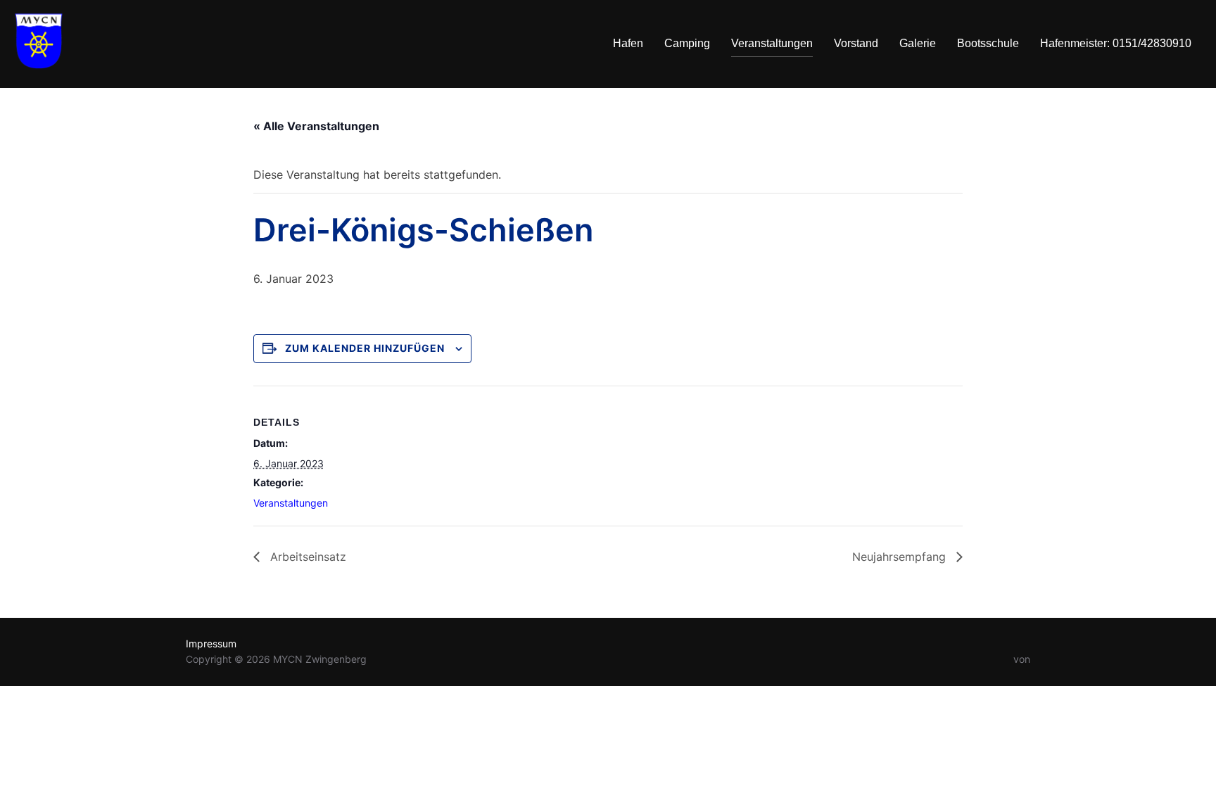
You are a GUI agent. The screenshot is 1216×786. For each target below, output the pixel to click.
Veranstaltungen (772, 43)
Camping (687, 43)
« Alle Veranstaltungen (316, 126)
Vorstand (856, 43)
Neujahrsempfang (900, 557)
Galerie (917, 43)
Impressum (211, 643)
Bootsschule (988, 43)
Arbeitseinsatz (306, 557)
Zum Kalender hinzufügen (365, 348)
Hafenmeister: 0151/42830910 (1115, 43)
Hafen (628, 43)
